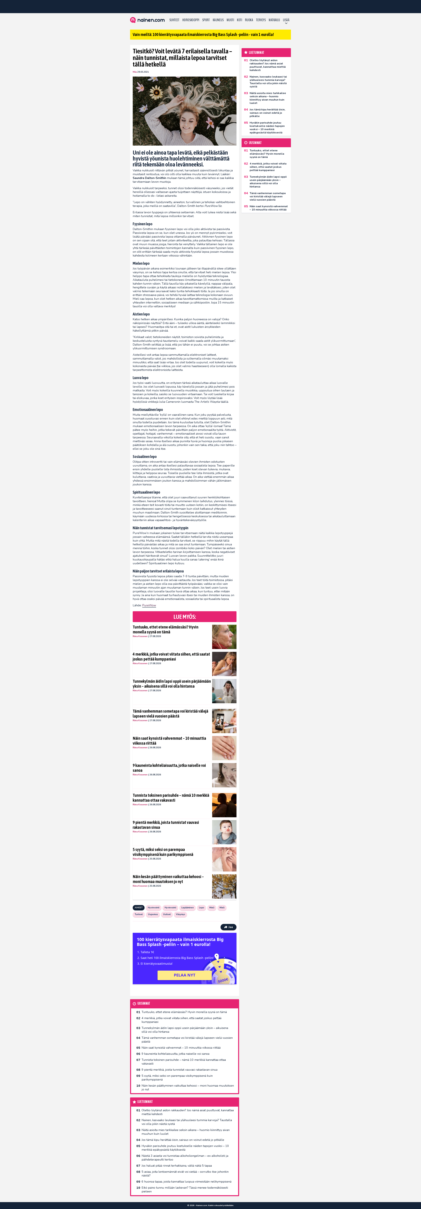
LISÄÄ (286, 20)
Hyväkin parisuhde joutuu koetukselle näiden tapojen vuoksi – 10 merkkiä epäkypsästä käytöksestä (185, 1148)
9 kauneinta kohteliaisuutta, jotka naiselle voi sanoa (169, 768)
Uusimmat (143, 1003)
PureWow (149, 605)
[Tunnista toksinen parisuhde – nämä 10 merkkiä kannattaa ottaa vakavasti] (224, 805)
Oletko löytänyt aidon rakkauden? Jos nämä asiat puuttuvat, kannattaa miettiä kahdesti (188, 1112)
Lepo (201, 907)
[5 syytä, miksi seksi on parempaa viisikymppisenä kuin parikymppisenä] (224, 859)
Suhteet (174, 20)
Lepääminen (187, 907)
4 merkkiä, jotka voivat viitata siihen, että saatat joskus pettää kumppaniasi (171, 657)
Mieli (211, 907)
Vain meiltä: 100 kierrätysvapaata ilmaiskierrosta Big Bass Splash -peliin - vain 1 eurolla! (203, 34)
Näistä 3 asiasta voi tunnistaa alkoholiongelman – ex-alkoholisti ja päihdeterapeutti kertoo (185, 1158)
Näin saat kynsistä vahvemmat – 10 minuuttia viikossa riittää (169, 741)
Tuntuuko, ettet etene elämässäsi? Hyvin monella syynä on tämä (165, 629)
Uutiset (167, 914)
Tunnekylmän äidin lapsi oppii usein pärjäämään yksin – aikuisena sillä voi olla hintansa (172, 684)
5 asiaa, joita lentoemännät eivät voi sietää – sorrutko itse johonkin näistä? (185, 1173)
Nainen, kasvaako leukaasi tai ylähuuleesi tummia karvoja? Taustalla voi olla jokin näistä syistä (187, 1122)
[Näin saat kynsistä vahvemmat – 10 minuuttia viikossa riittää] (224, 748)
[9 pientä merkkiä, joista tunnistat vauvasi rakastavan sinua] (224, 832)
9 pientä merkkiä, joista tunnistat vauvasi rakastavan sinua (166, 825)
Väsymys (180, 914)
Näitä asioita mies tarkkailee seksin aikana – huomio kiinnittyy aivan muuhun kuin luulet (186, 1132)
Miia (135, 71)
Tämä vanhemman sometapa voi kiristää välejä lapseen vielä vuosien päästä (170, 714)
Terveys (261, 20)
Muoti (230, 20)
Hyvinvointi (153, 907)
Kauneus (218, 20)
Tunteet (139, 914)
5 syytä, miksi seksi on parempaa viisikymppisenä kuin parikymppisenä (163, 852)
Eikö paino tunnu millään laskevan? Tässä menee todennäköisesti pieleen (185, 1189)
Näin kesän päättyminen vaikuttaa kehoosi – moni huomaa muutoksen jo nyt (168, 879)
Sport (206, 20)
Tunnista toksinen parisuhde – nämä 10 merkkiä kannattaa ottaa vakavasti (171, 798)
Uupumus (153, 914)
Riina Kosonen (140, 636)
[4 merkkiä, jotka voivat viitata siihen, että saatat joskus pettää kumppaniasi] (224, 664)
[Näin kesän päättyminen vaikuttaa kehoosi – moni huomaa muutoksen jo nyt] (224, 886)
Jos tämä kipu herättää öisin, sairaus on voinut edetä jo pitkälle (183, 1140)
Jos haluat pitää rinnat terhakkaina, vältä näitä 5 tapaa (177, 1166)
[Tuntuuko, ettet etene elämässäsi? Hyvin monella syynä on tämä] (224, 637)
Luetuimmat (145, 1102)
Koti (239, 20)
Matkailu (274, 20)
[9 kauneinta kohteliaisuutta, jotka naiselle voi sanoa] (224, 775)
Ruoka (249, 20)
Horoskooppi (190, 20)
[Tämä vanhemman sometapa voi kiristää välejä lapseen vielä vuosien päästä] (224, 721)
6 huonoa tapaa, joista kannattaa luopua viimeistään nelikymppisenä (186, 1182)
